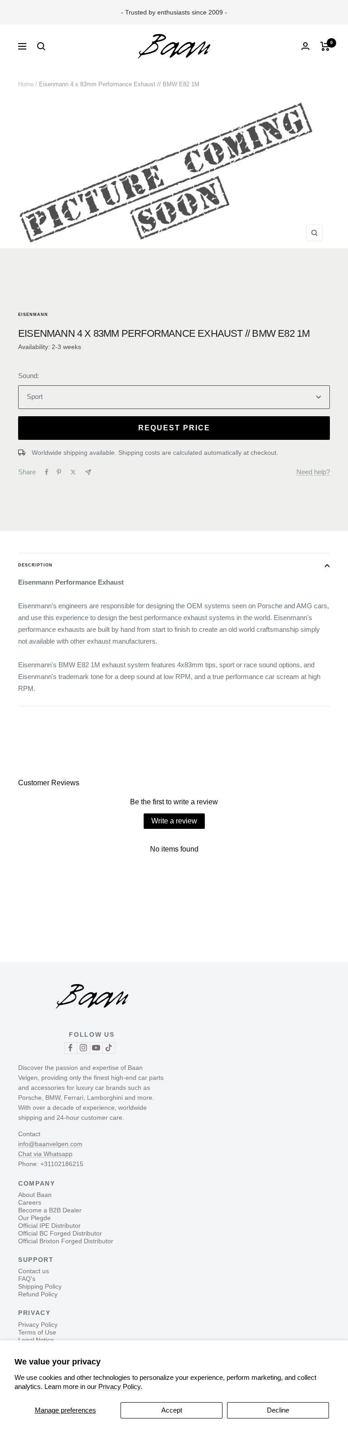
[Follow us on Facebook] (70, 1048)
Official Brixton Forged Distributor (65, 1241)
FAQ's (26, 1278)
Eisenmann (33, 314)
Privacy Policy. (120, 1386)
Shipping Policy (40, 1286)
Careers (29, 1202)
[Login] (305, 46)
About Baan (35, 1194)
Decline (278, 1410)
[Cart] (325, 46)
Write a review (174, 821)
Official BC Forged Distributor (60, 1233)
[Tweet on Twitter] (73, 472)
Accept (171, 1410)
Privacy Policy (38, 1324)
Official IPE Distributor (49, 1225)
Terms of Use (37, 1332)
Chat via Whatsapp (45, 1153)
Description (35, 565)
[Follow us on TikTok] (108, 1048)
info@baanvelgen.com (50, 1143)
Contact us (33, 1271)
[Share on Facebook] (46, 472)
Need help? (313, 472)
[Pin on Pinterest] (59, 472)
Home (26, 84)
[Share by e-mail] (88, 472)
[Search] (41, 46)
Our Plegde (34, 1217)
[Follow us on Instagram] (83, 1048)
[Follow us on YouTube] (96, 1048)
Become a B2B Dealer (50, 1210)
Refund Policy (38, 1294)
